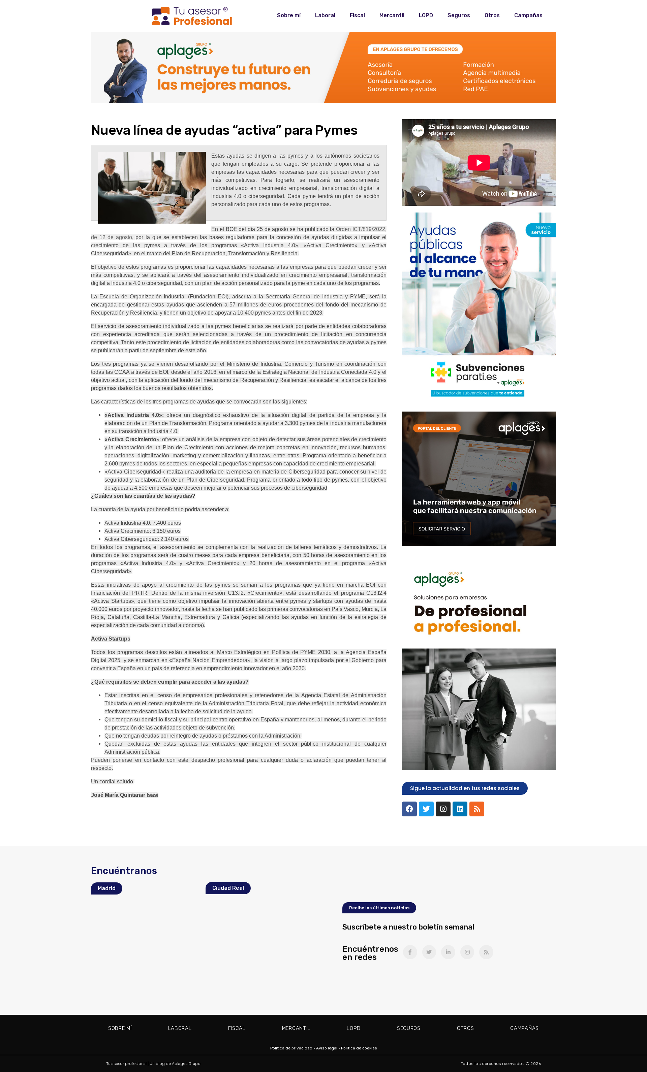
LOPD (426, 15)
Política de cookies (359, 1048)
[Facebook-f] (410, 952)
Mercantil (391, 15)
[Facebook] (409, 809)
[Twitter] (426, 809)
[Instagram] (443, 809)
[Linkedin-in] (448, 952)
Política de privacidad (291, 1048)
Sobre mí (289, 15)
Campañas (528, 15)
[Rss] (476, 809)
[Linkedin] (460, 809)
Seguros (459, 15)
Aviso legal (326, 1048)
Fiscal (357, 15)
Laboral (325, 15)
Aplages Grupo (186, 1063)
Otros (492, 15)
